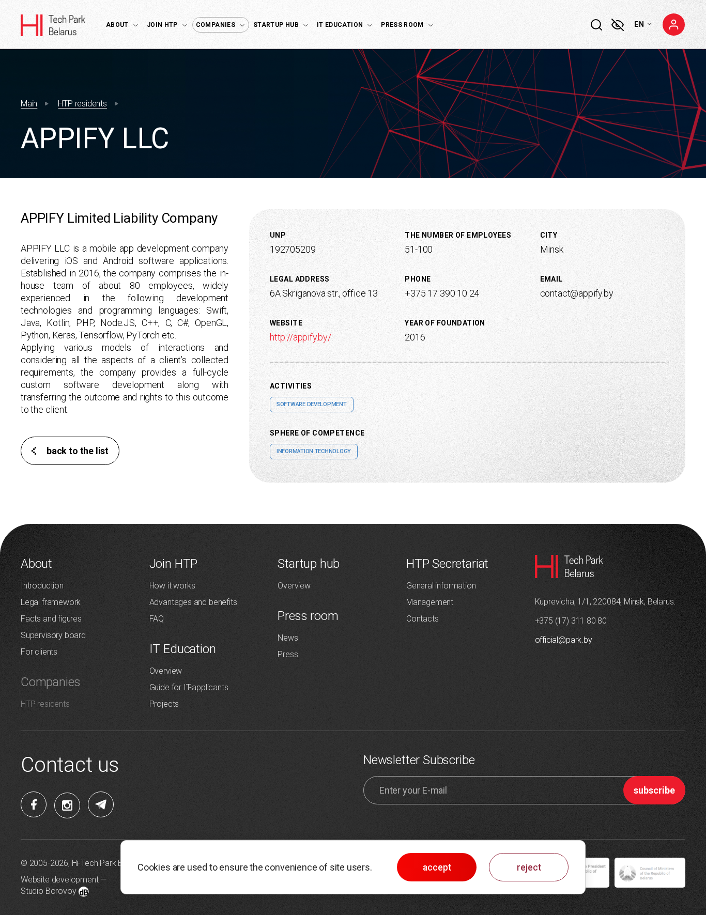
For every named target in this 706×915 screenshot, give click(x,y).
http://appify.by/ (300, 337)
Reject (529, 867)
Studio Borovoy (48, 891)
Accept (437, 867)
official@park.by (563, 640)
